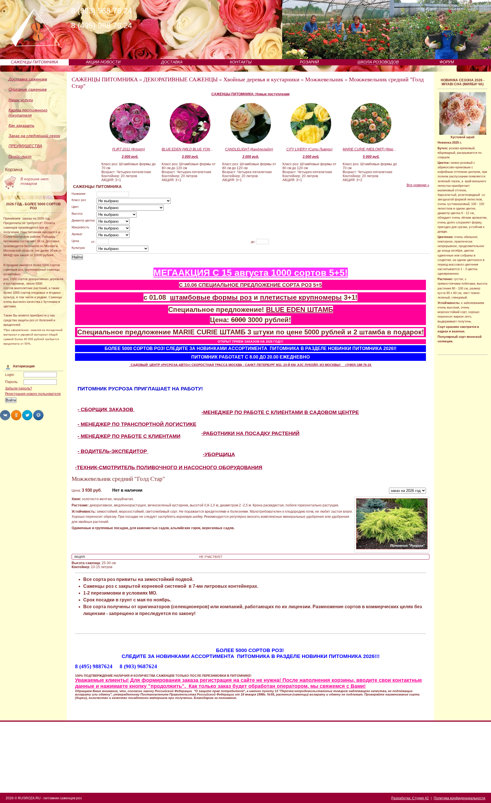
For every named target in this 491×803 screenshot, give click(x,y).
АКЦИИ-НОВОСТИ (103, 62)
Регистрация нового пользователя (33, 394)
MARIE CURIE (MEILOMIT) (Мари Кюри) (370, 149)
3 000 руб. (130, 157)
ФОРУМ (447, 62)
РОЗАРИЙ (309, 62)
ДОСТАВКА (171, 62)
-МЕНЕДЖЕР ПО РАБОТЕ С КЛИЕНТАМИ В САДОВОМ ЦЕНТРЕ (280, 412)
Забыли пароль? (18, 388)
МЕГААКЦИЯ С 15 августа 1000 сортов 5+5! (250, 273)
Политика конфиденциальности (459, 798)
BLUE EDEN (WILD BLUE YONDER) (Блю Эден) (189, 149)
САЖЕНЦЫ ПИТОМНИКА (34, 62)
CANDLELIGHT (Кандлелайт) (249, 149)
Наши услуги (21, 100)
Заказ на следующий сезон (34, 135)
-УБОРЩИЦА (219, 454)
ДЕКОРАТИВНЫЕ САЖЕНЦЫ (180, 79)
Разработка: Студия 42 (410, 798)
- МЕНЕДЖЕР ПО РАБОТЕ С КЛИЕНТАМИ (129, 436)
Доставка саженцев (28, 79)
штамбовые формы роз (211, 297)
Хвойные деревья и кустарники (261, 79)
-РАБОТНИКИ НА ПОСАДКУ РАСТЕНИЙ (250, 433)
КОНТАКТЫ (240, 62)
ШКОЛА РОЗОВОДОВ (378, 62)
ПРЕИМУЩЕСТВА (25, 146)
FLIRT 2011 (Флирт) (128, 149)
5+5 (317, 285)
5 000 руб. (371, 157)
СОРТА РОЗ (297, 285)
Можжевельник (324, 79)
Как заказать (21, 125)
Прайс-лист (20, 156)
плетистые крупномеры (301, 297)
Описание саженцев (28, 89)
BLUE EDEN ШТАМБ (299, 309)
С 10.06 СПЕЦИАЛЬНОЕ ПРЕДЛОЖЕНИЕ (230, 285)
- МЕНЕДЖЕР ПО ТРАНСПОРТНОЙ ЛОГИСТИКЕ (137, 424)
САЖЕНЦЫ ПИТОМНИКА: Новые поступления (250, 94)
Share (5, 415)
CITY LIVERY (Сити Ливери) (309, 149)
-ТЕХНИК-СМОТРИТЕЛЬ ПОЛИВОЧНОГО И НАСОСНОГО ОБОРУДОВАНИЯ (168, 467)
